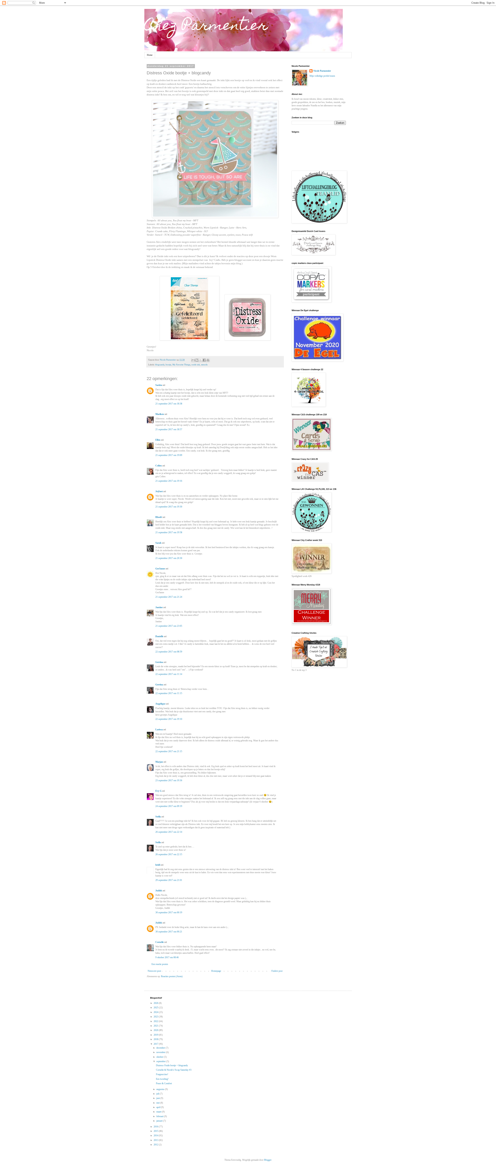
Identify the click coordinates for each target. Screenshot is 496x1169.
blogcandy (159, 364)
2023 (156, 1016)
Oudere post (276, 971)
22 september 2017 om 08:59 (168, 651)
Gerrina (159, 662)
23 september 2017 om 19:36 (168, 780)
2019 (156, 1034)
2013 (156, 1140)
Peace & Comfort (164, 1083)
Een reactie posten (160, 964)
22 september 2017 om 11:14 (168, 674)
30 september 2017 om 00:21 (168, 931)
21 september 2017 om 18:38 (168, 403)
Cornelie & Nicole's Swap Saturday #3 (173, 1070)
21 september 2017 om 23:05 (168, 626)
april (158, 1107)
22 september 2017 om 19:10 (168, 719)
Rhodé (158, 517)
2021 (156, 1025)
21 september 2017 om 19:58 (168, 532)
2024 (156, 1012)
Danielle (159, 636)
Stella (158, 816)
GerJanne (160, 568)
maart (159, 1111)
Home (149, 55)
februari (160, 1116)
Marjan (159, 761)
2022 (156, 1021)
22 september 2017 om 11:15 (168, 693)
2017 (156, 1044)
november (161, 1052)
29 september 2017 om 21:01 (168, 880)
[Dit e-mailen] (193, 360)
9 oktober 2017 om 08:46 (167, 957)
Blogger (267, 1160)
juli (158, 1093)
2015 (156, 1131)
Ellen (157, 440)
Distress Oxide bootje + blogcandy (172, 1065)
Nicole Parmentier (322, 71)
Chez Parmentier (206, 26)
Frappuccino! (162, 1074)
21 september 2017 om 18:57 (168, 429)
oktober (160, 1057)
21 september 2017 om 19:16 (168, 481)
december (161, 1047)
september (161, 1061)
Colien (158, 465)
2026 (156, 1003)
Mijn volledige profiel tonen (322, 76)
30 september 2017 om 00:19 (168, 912)
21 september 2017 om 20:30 (168, 558)
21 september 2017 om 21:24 (168, 597)
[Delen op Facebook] (204, 360)
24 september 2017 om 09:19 (168, 806)
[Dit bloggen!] (197, 360)
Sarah (158, 543)
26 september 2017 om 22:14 (168, 832)
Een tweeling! (162, 1079)
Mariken (159, 414)
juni (158, 1098)
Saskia (158, 385)
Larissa (159, 729)
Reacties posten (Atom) (172, 976)
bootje (168, 364)
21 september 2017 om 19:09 (168, 455)
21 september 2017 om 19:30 (168, 506)
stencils (204, 364)
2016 (156, 1126)
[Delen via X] (200, 360)
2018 (156, 1039)
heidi (157, 864)
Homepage (216, 971)
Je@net (159, 491)
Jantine (159, 607)
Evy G (158, 791)
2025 (156, 1007)
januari (159, 1120)
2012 (156, 1144)
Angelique (160, 703)
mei (158, 1102)
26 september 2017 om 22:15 (168, 854)
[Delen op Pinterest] (208, 360)
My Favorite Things (181, 364)
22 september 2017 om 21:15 (168, 751)
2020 (156, 1030)
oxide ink (195, 364)
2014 (156, 1135)
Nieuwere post (154, 971)
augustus (160, 1089)
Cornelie (159, 942)
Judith (158, 890)
